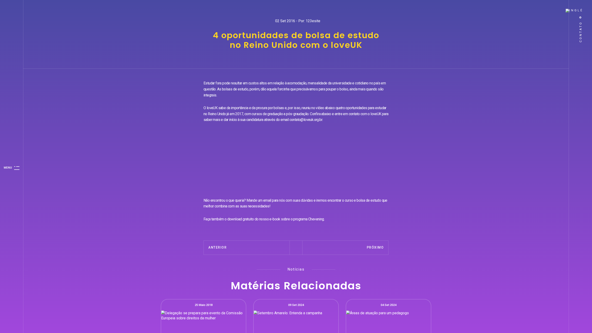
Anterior (217, 247)
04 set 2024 (388, 305)
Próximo (375, 247)
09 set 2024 (296, 305)
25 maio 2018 (204, 305)
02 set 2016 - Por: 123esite (297, 21)
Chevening (316, 219)
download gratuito (240, 219)
